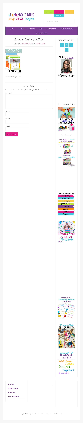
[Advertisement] (41, 6)
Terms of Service (13, 396)
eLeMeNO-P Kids (22, 17)
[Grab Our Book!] (66, 166)
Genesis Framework (43, 414)
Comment (8, 93)
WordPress (56, 414)
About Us (11, 384)
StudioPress (51, 414)
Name (7, 111)
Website (7, 126)
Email (7, 118)
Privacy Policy (13, 388)
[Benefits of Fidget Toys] (66, 131)
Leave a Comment (40, 43)
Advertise (11, 392)
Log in (61, 414)
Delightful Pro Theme (33, 414)
